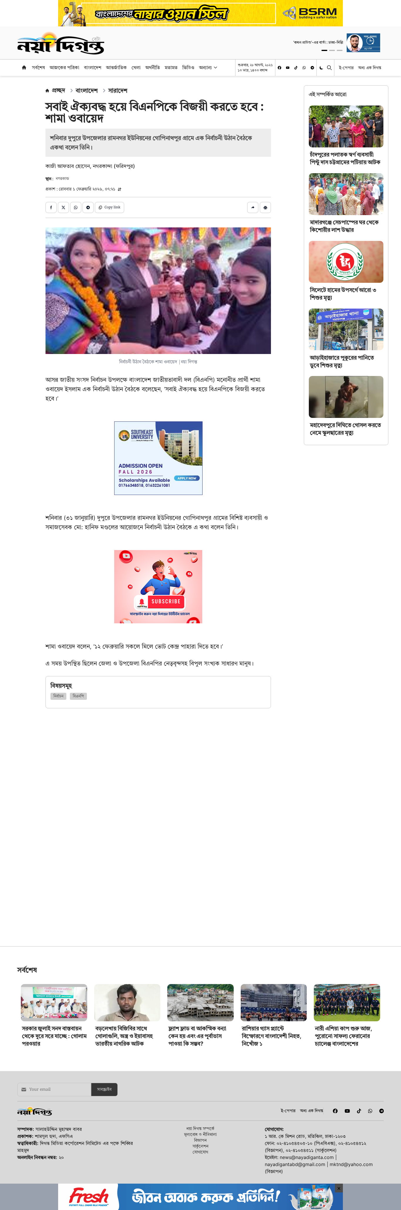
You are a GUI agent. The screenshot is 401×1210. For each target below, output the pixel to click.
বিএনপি (78, 696)
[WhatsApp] (304, 67)
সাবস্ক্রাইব (104, 1130)
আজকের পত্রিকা (64, 67)
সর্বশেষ (38, 67)
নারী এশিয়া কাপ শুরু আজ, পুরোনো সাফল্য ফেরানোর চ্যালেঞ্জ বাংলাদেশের (343, 1077)
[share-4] (88, 207)
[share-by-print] (265, 207)
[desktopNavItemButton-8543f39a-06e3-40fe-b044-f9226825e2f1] (215, 67)
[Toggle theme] (322, 67)
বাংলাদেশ (92, 67)
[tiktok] (296, 67)
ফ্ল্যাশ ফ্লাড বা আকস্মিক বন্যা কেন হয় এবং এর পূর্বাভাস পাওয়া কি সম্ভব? (197, 1077)
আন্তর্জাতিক (116, 67)
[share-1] (51, 207)
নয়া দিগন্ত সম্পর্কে (200, 1169)
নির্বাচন (58, 696)
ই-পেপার (346, 67)
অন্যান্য (205, 67)
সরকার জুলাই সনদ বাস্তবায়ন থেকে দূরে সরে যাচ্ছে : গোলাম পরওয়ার (54, 1077)
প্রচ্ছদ (58, 90)
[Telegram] (312, 67)
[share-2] (63, 207)
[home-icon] (24, 67)
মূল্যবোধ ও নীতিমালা (200, 1175)
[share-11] (252, 207)
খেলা (136, 67)
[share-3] (75, 207)
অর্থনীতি (152, 67)
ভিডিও (188, 67)
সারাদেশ (117, 90)
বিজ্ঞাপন (200, 1181)
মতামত (171, 67)
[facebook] (279, 67)
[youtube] (288, 67)
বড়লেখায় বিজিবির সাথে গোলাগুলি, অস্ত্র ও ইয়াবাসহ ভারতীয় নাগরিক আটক (124, 1077)
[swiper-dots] (324, 50)
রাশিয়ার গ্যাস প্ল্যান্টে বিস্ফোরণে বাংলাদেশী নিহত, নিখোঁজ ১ (271, 1077)
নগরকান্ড (62, 179)
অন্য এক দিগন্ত (369, 67)
